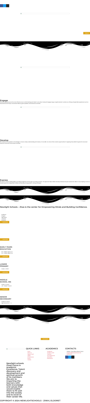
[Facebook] (1, 5)
